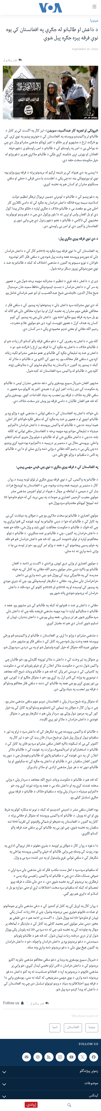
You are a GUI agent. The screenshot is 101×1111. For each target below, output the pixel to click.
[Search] (69, 1105)
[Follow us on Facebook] (93, 1057)
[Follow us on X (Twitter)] (82, 1057)
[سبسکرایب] (26, 1057)
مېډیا (94, 21)
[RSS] (48, 1057)
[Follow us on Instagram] (60, 1057)
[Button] (12, 60)
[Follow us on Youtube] (71, 1057)
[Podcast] (37, 1057)
